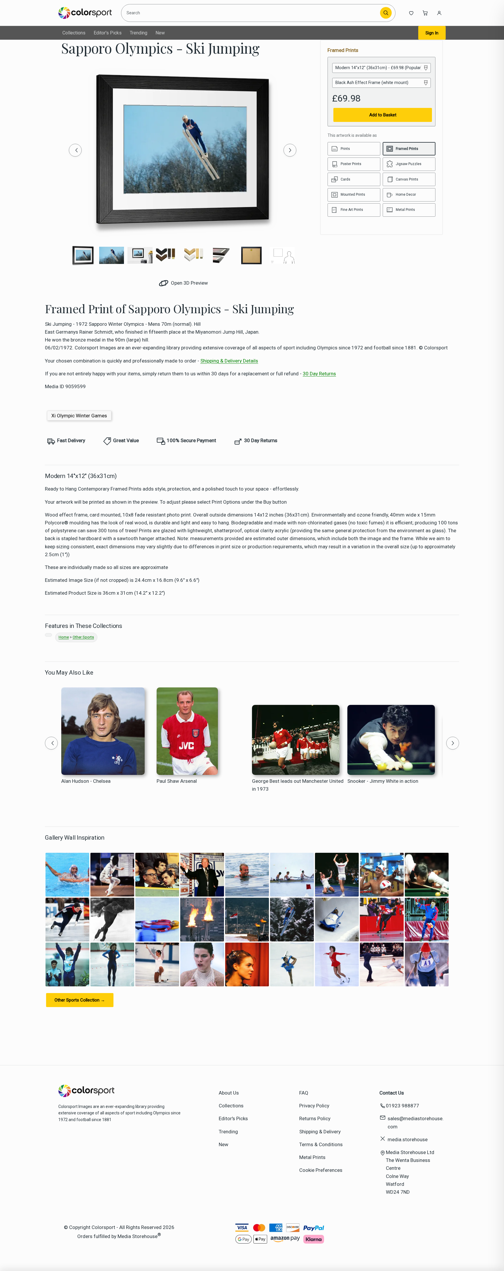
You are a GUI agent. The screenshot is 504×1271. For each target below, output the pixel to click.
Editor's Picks (108, 33)
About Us (229, 1093)
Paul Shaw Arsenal (177, 781)
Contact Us (391, 1093)
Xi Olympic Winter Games (79, 416)
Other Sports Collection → (80, 1000)
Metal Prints (312, 1157)
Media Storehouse (138, 1236)
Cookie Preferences (320, 1170)
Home (64, 637)
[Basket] (425, 12)
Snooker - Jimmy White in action (382, 781)
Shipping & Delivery (320, 1132)
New (160, 33)
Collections (73, 33)
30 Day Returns (319, 374)
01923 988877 (402, 1106)
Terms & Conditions (321, 1144)
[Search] (386, 13)
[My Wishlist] (411, 12)
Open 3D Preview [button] (189, 283)
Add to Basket (382, 115)
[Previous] (75, 150)
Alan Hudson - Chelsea (86, 781)
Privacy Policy (314, 1106)
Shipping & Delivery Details (229, 361)
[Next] (290, 150)
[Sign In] (439, 12)
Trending (138, 33)
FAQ (303, 1093)
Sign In (432, 33)
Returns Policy (314, 1118)
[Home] (85, 12)
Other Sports (83, 637)
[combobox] (252, 13)
